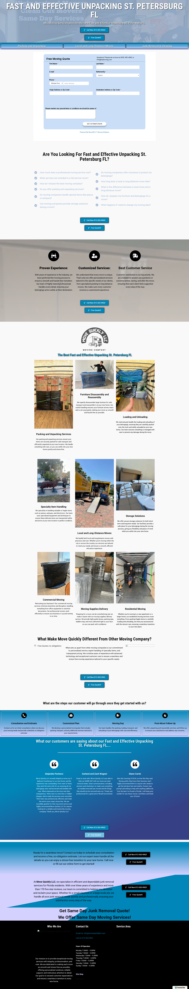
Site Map (80, 979)
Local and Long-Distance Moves (94, 46)
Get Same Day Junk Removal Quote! (94, 910)
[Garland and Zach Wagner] (94, 764)
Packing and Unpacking (32, 46)
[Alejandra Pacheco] (54, 764)
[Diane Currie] (135, 764)
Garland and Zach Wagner (94, 773)
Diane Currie (135, 773)
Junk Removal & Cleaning (157, 46)
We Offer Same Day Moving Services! (94, 917)
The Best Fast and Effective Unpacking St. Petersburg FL (95, 355)
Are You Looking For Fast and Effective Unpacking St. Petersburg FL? (94, 156)
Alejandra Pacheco (54, 773)
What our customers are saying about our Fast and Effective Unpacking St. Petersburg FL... (94, 743)
